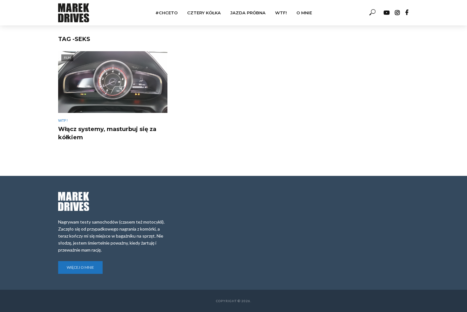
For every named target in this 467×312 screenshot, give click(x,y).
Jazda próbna (248, 12)
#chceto (166, 12)
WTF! (281, 12)
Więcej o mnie (80, 267)
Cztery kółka (204, 12)
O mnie (304, 12)
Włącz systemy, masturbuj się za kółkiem (107, 133)
